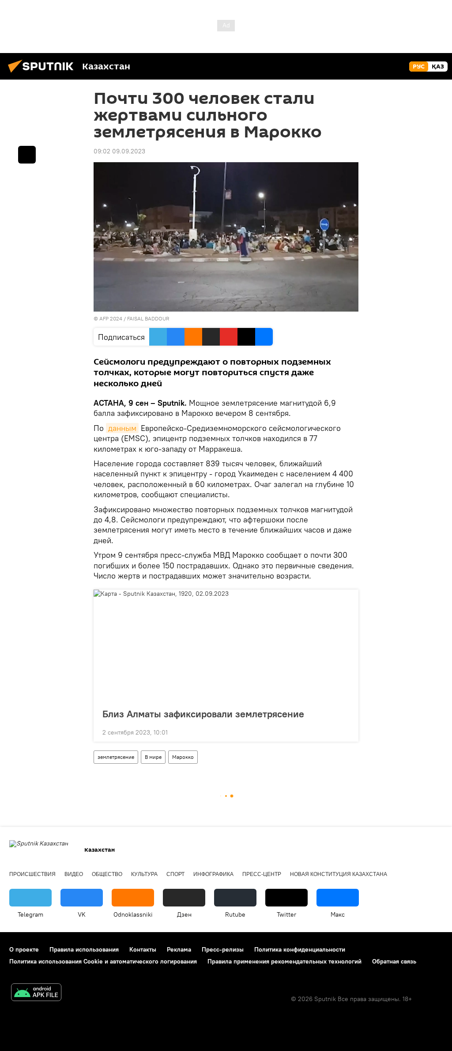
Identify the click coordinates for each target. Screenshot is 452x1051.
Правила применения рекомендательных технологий (284, 961)
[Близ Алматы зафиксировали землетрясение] (226, 646)
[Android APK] (36, 993)
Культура (144, 874)
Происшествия (32, 874)
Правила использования (84, 949)
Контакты (142, 949)
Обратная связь (394, 961)
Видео (73, 874)
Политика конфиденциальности (299, 949)
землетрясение (116, 757)
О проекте (24, 949)
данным (122, 428)
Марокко (183, 757)
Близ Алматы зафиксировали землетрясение (203, 714)
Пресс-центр (261, 874)
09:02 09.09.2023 (119, 151)
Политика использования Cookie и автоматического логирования (103, 961)
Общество (107, 874)
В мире (153, 757)
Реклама (179, 949)
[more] (345, 731)
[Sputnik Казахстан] (43, 74)
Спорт (175, 874)
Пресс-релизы (223, 949)
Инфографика (213, 874)
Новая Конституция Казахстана (338, 874)
